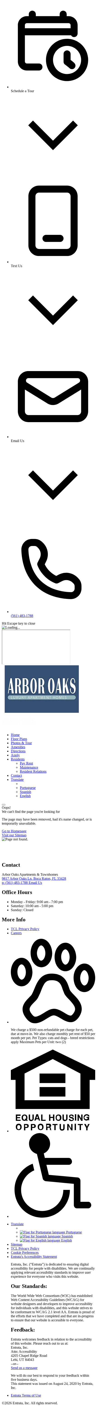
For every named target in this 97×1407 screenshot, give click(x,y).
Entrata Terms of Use (26, 1395)
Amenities (18, 747)
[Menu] (3, 804)
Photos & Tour (21, 743)
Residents (18, 759)
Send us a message (24, 1368)
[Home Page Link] (41, 711)
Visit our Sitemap (14, 835)
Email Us (35, 883)
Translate (17, 779)
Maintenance (29, 767)
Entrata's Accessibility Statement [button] (34, 1257)
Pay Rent (26, 763)
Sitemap (16, 1244)
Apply (15, 755)
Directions (18, 751)
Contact (16, 775)
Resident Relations (33, 771)
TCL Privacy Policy (25, 929)
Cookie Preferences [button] (25, 1252)
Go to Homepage (14, 831)
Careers (16, 933)
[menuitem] (53, 735)
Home (15, 735)
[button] (53, 1022)
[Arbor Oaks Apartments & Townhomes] (24, 855)
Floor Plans (19, 739)
